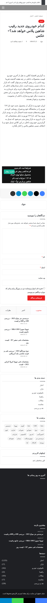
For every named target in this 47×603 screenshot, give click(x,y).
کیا (27, 443)
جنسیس (8, 426)
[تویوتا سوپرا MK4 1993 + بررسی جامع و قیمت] (37, 332)
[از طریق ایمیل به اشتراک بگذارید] (12, 193)
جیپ (42, 430)
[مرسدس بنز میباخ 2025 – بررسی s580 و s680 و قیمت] (37, 321)
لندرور (31, 434)
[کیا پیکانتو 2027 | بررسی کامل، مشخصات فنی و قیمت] (9, 514)
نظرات (8, 310)
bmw (42, 426)
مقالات (40, 401)
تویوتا (15, 426)
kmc (29, 426)
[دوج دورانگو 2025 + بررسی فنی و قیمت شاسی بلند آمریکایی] (37, 354)
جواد (41, 41)
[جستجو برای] (44, 8)
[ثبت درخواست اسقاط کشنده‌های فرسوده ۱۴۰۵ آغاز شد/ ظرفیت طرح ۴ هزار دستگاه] (23, 485)
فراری (13, 430)
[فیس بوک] (42, 193)
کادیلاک (34, 443)
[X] (36, 193)
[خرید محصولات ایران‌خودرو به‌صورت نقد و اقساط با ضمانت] (23, 495)
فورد (6, 430)
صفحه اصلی (38, 16)
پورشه (42, 443)
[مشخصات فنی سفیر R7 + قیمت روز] (37, 343)
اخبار (31, 16)
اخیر (23, 310)
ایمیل (42, 267)
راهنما (41, 397)
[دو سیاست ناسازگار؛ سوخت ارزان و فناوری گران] (23, 514)
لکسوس (23, 434)
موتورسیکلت (28, 438)
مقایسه (40, 404)
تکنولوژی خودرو (37, 393)
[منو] (3, 8)
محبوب (38, 310)
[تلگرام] (18, 193)
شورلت (21, 430)
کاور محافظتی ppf (39, 460)
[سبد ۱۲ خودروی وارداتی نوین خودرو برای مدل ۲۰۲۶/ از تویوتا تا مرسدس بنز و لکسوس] (38, 514)
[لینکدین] (30, 193)
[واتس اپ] (24, 193)
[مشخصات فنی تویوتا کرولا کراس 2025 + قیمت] (37, 365)
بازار (41, 389)
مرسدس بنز (40, 438)
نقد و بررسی (38, 408)
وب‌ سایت (41, 278)
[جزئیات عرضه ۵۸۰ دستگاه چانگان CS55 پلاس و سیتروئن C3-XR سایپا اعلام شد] (9, 495)
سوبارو (29, 430)
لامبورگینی (40, 434)
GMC (35, 426)
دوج (36, 430)
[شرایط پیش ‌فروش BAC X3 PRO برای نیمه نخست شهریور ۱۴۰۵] (38, 500)
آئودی (22, 426)
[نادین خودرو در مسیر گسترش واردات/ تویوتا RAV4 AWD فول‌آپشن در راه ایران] (38, 485)
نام (43, 257)
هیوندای (11, 438)
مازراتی (14, 434)
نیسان (19, 438)
